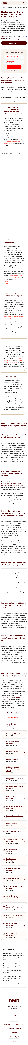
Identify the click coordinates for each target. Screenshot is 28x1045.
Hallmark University (13, 759)
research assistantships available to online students (13, 281)
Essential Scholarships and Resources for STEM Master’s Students (12, 978)
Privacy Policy (14, 1020)
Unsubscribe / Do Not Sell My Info (14, 1024)
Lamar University (12, 824)
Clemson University (12, 878)
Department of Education (19, 550)
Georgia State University (14, 831)
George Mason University (14, 816)
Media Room (14, 1041)
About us (14, 1032)
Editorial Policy (14, 1016)
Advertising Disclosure (14, 1028)
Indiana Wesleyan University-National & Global (13, 769)
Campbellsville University (14, 779)
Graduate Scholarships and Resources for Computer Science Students (14, 966)
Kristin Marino (7, 38)
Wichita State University (14, 915)
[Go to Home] (3, 7)
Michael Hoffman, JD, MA (10, 36)
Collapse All (18, 712)
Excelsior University (12, 751)
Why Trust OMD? (22, 36)
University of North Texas (14, 734)
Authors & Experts (14, 1037)
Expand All (9, 712)
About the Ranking (13, 717)
